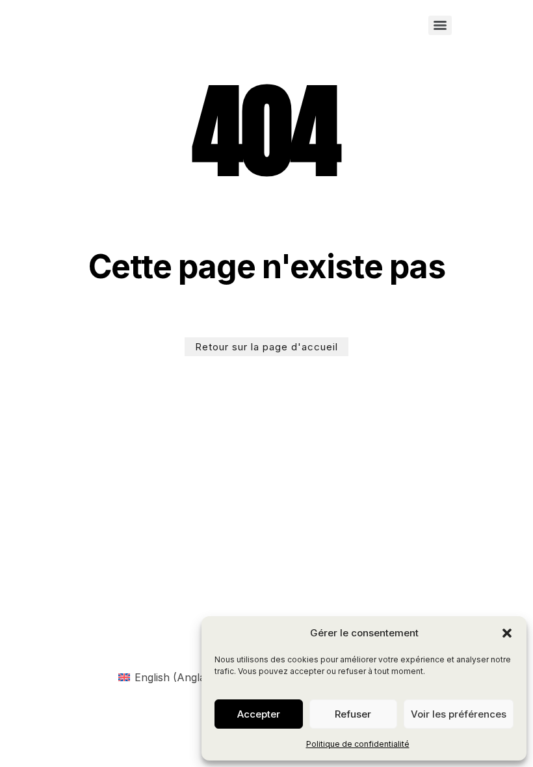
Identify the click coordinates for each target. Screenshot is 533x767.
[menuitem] (167, 677)
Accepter (258, 714)
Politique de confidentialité (358, 744)
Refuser (353, 714)
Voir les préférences (458, 714)
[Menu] (440, 25)
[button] (507, 633)
